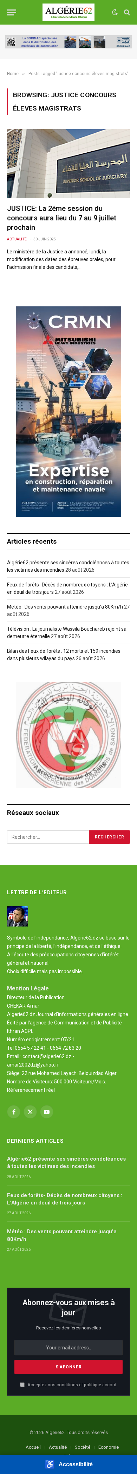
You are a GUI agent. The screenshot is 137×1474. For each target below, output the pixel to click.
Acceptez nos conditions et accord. (71, 1384)
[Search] (126, 12)
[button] (68, 1464)
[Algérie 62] (69, 12)
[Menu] (11, 12)
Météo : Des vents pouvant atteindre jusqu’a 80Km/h (65, 607)
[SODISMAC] (68, 41)
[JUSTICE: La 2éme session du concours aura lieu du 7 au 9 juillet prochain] (68, 163)
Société (82, 1447)
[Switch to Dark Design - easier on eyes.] (114, 12)
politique (92, 1384)
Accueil (33, 1447)
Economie (108, 1447)
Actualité (58, 1447)
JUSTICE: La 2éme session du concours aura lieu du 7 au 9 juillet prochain (61, 218)
